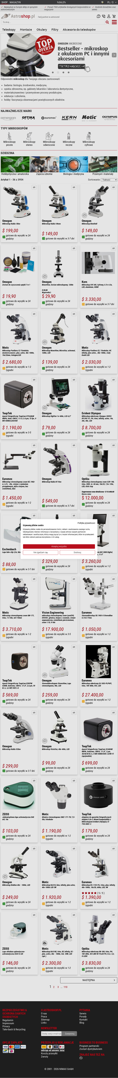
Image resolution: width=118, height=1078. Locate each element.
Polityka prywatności (86, 523)
